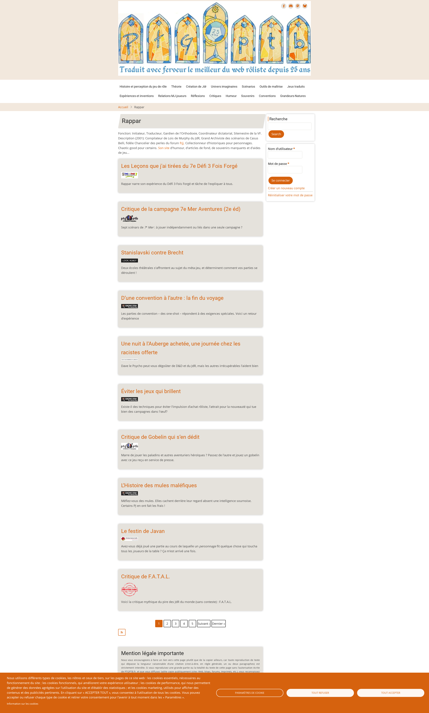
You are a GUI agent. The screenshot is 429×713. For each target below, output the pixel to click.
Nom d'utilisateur (280, 149)
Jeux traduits (296, 86)
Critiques (215, 96)
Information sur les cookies (22, 703)
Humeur (231, 96)
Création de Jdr (196, 86)
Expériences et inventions (137, 96)
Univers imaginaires (224, 86)
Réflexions (198, 96)
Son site (163, 148)
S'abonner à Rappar (190, 632)
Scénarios (248, 86)
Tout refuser (320, 692)
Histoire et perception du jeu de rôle (143, 86)
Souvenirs (247, 96)
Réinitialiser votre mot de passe (290, 195)
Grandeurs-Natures (293, 96)
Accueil (123, 107)
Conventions (267, 96)
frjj (182, 143)
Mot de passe (277, 164)
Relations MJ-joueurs (172, 96)
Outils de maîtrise (271, 86)
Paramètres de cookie (249, 692)
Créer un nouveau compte (286, 188)
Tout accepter (390, 692)
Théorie (176, 86)
